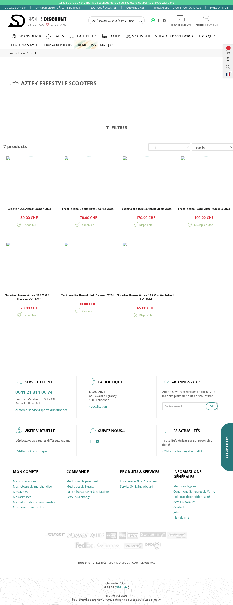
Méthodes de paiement (82, 481)
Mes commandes (24, 481)
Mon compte (25, 471)
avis (121, 587)
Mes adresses (22, 497)
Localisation (98, 406)
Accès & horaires (184, 502)
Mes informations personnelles (34, 502)
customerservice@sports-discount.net (41, 410)
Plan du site (181, 517)
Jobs (176, 512)
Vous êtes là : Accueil (23, 53)
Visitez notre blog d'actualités (183, 451)
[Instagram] (165, 21)
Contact (178, 507)
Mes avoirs (20, 492)
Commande (77, 471)
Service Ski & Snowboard (136, 486)
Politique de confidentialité (191, 497)
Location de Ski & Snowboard (140, 481)
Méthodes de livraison (81, 486)
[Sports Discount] (37, 21)
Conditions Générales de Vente (194, 491)
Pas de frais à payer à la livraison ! (88, 492)
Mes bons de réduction (28, 507)
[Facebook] (159, 21)
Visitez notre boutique (32, 451)
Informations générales (187, 474)
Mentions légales (184, 486)
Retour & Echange (78, 497)
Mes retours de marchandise (32, 486)
